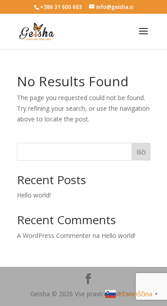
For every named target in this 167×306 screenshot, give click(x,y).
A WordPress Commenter (54, 235)
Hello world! (34, 195)
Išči (141, 152)
